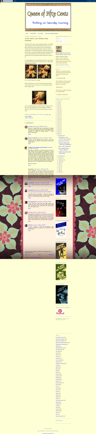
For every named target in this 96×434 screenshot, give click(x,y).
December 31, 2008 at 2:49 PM (44, 201)
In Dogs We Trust (59, 337)
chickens (58, 358)
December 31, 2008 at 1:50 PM (41, 190)
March (60, 171)
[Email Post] (49, 114)
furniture (57, 374)
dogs (57, 368)
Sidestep (58, 346)
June (59, 166)
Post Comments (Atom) (36, 257)
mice (57, 386)
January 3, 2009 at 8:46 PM (39, 225)
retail (57, 398)
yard (57, 412)
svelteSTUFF (31, 183)
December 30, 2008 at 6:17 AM (40, 126)
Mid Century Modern (60, 339)
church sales (58, 360)
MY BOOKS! (33, 33)
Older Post (51, 254)
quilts (57, 395)
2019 (58, 112)
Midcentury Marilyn (32, 138)
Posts (58, 38)
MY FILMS (40, 33)
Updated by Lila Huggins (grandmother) (37, 147)
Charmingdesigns (32, 201)
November (60, 156)
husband (58, 379)
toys (57, 405)
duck (57, 370)
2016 (58, 118)
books (57, 353)
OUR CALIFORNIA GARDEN (51, 33)
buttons (57, 354)
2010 (58, 129)
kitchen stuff (58, 382)
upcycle (57, 409)
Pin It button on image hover (48, 433)
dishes (57, 367)
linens (57, 384)
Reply (29, 134)
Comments (60, 41)
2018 (58, 113)
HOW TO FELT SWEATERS (64, 146)
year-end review (59, 416)
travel (57, 407)
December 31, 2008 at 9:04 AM (41, 169)
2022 (58, 105)
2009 (58, 132)
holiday (57, 377)
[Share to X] (28, 116)
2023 (58, 104)
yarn (57, 414)
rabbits (57, 396)
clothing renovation (60, 363)
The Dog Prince (59, 349)
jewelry (57, 381)
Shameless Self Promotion (61, 342)
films (57, 372)
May (59, 167)
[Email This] (25, 116)
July (59, 163)
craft (57, 365)
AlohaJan (30, 225)
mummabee (31, 190)
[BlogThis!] (26, 116)
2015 (58, 119)
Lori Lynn (30, 126)
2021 (58, 108)
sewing (57, 402)
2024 (58, 102)
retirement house (59, 400)
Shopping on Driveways (61, 344)
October (60, 157)
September (61, 160)
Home (27, 33)
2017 (58, 115)
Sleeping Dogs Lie (60, 347)
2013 (58, 123)
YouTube (58, 351)
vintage (57, 410)
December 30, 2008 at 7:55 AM (45, 138)
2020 (58, 109)
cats (57, 356)
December (60, 135)
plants (57, 393)
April (59, 170)
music (57, 389)
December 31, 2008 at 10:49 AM (42, 183)
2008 (58, 133)
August (60, 161)
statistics (58, 403)
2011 (58, 128)
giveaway (58, 375)
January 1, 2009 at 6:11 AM (39, 212)
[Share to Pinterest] (30, 116)
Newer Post (27, 254)
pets (57, 391)
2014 (58, 122)
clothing (57, 361)
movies (57, 388)
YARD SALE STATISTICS (63, 140)
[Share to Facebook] (29, 116)
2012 (58, 125)
